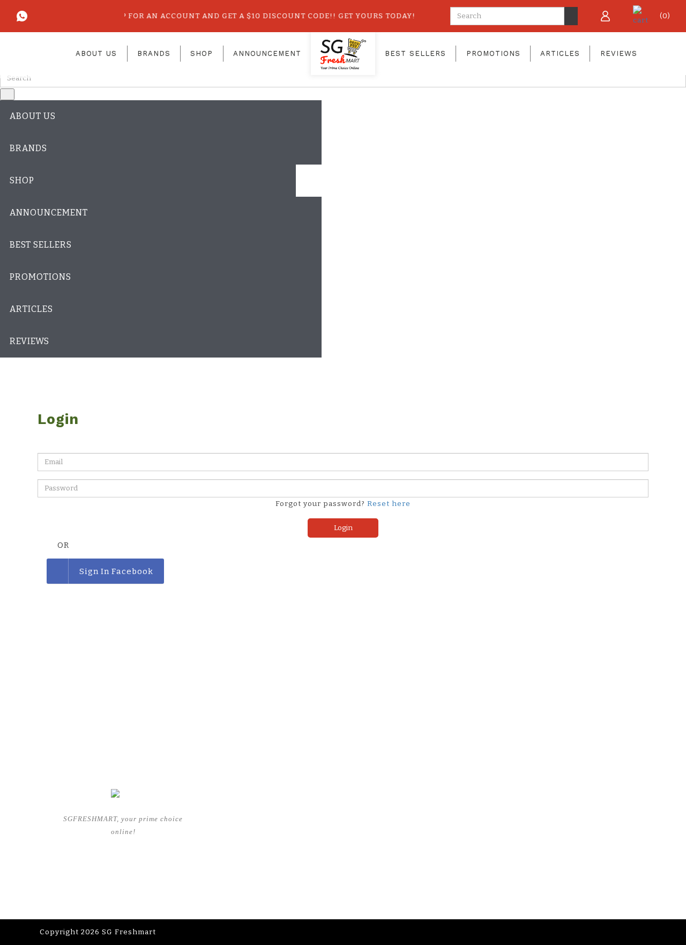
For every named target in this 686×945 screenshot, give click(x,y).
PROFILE (432, 817)
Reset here (389, 504)
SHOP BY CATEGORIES (242, 869)
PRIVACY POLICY (447, 851)
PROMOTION (330, 817)
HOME (212, 817)
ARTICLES (326, 834)
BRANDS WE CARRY (237, 851)
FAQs (316, 851)
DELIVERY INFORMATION (463, 834)
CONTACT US (440, 869)
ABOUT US (220, 834)
